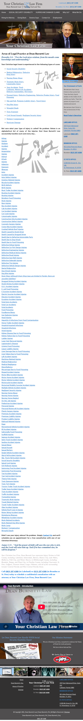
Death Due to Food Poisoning (13, 242)
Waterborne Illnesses (9, 515)
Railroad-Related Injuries (11, 421)
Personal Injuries (8, 406)
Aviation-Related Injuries (11, 180)
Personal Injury (12, 95)
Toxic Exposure (12, 112)
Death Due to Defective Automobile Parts (17, 237)
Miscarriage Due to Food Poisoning (15, 369)
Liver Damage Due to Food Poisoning (16, 351)
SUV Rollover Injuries (9, 465)
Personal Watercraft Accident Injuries (15, 408)
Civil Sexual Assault (14, 115)
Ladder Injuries (7, 338)
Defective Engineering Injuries (13, 250)
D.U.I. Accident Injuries (10, 286)
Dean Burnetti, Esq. (17, 683)
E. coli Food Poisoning (10, 289)
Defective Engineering (27, 95)
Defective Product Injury (45, 95)
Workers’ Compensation (11, 528)
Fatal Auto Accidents (9, 302)
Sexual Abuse (6, 445)
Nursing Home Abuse (14, 78)
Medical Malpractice (14, 72)
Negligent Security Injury (32, 115)
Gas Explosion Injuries (10, 315)
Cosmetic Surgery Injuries (11, 224)
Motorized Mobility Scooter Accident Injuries (18, 385)
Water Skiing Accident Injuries (13, 512)
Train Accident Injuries (10, 491)
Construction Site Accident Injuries (15, 219)
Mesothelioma (7, 367)
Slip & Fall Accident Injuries (12, 455)
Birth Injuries (6, 187)
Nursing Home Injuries (10, 395)
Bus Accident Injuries (9, 206)
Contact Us (47, 535)
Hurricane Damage (13, 122)
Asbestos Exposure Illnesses (5, 167)
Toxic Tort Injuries (8, 484)
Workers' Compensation (15, 119)
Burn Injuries (6, 203)
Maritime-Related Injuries (11, 359)
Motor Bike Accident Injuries (12, 375)
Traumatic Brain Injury (15, 82)
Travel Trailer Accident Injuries (13, 504)
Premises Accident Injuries (11, 414)
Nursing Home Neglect (10, 398)
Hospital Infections (9, 328)
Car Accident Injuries (9, 211)
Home (21, 680)
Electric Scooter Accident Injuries (14, 294)
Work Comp (6, 525)
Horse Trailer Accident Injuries (13, 323)
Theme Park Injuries (9, 478)
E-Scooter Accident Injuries (12, 291)
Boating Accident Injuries (11, 193)
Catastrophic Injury (14, 84)
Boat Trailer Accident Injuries (12, 190)
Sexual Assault (7, 447)
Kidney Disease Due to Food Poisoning (16, 333)
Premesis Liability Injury (26, 101)
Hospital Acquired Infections (12, 325)
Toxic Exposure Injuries (10, 481)
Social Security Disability (16, 69)
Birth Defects (7, 185)
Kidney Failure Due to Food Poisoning (16, 336)
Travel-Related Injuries (10, 502)
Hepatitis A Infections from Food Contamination (20, 320)
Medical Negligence (9, 364)
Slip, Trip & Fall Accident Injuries (13, 458)
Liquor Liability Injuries (10, 349)
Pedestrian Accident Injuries (12, 403)
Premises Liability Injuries (11, 416)
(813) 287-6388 (75, 7)
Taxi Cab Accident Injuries (11, 476)
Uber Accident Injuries (10, 507)
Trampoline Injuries (9, 497)
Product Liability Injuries (11, 419)
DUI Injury (28, 92)
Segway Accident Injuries (11, 437)
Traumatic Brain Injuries (11, 499)
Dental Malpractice (9, 268)
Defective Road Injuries (10, 255)
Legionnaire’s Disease (10, 343)
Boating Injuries (7, 195)
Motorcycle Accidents (23, 89)
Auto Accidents (12, 87)
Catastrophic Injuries (9, 216)
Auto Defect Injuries (9, 177)
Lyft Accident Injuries (9, 356)
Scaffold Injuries (7, 434)
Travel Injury (41, 101)
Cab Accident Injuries (9, 208)
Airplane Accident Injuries (5, 146)
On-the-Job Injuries (9, 401)
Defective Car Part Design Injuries (14, 247)
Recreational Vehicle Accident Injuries (16, 427)
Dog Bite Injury (12, 105)
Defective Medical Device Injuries (14, 252)
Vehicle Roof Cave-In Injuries (12, 510)
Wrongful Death (12, 108)
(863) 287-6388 (72, 3)
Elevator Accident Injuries (11, 297)
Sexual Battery (7, 450)
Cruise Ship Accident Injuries (12, 227)
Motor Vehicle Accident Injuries (13, 380)
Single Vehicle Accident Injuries (13, 453)
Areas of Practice (18, 686)
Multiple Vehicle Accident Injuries (14, 388)
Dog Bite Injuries (8, 273)
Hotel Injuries (7, 330)
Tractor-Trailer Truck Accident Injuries (16, 486)
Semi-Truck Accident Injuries (12, 439)
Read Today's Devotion (72, 115)
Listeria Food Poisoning (11, 346)
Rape (3, 424)
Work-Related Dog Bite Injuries (13, 523)
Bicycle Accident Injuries (11, 182)
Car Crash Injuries (8, 213)
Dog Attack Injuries (9, 271)
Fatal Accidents (7, 307)
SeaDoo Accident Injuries (11, 442)
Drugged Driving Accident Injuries (14, 281)
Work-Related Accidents (11, 520)
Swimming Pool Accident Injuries (14, 468)
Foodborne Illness (8, 312)
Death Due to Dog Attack (11, 239)
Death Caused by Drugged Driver (14, 234)
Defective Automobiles (15, 92)
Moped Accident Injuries (11, 372)
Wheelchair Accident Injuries (12, 517)
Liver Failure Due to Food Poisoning (15, 354)
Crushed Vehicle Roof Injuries (12, 229)
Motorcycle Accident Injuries (12, 382)
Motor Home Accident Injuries (13, 377)
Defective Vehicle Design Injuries (14, 265)
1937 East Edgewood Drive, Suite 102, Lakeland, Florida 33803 (72, 128)
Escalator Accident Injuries (12, 299)
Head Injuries (6, 317)
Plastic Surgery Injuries (10, 411)
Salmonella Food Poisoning (12, 432)
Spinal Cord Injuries (9, 463)
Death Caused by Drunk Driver (13, 232)
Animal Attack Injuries (4, 159)
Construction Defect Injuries (12, 221)
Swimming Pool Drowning (11, 471)
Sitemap (20, 690)
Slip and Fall (11, 101)
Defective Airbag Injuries (11, 245)
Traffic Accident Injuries (10, 494)
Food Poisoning (7, 310)
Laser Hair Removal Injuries (12, 341)
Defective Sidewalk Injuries (12, 260)
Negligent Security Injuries (11, 390)
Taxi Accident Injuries (10, 473)
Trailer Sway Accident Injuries (13, 489)
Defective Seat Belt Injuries (12, 258)
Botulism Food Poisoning (11, 198)
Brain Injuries (6, 201)
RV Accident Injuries (9, 429)
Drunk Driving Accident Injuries (13, 284)
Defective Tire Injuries (10, 263)
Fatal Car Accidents (9, 304)
